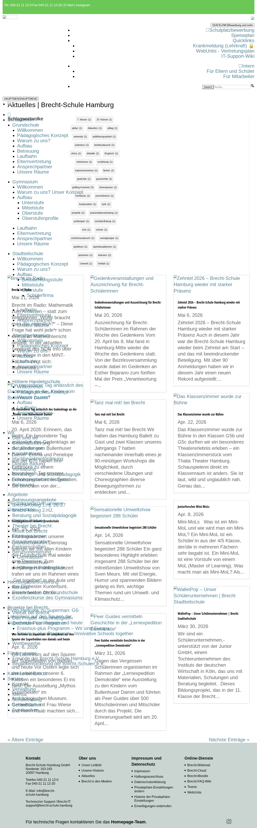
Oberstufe (32, 213)
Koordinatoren (27, 453)
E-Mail (68, 5)
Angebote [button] (17, 494)
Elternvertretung (34, 161)
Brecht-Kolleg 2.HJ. (32, 510)
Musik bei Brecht (30, 531)
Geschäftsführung (31, 443)
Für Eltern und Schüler (230, 71)
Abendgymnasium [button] (31, 335)
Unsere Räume (33, 172)
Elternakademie (28, 536)
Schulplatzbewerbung (231, 30)
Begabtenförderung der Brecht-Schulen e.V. (58, 663)
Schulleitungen (27, 448)
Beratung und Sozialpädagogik (44, 515)
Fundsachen (25, 710)
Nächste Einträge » (229, 739)
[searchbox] (232, 87)
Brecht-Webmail (198, 765)
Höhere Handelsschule (41, 567)
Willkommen (30, 130)
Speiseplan (242, 35)
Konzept (21, 587)
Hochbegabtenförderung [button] (32, 582)
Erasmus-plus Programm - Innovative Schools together (75, 633)
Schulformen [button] (20, 119)
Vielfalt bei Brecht (30, 612)
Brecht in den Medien (97, 781)
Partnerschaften (29, 546)
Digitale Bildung (28, 463)
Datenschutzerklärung (150, 782)
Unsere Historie (93, 770)
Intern (248, 66)
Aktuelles (88, 776)
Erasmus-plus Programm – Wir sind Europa (63, 628)
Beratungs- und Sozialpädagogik (46, 474)
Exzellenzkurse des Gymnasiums (47, 597)
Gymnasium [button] (25, 181)
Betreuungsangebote (34, 499)
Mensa (19, 694)
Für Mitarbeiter (238, 76)
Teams (192, 786)
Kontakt (20, 684)
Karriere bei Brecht (27, 673)
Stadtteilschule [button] (27, 253)
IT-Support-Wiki (237, 56)
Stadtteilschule (32, 562)
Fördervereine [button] (22, 653)
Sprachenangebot (31, 541)
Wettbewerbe (26, 643)
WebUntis (194, 792)
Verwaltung (24, 469)
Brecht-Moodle (197, 776)
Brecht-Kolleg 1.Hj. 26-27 (38, 505)
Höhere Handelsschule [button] (36, 381)
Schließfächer (26, 704)
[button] (252, 86)
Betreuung (28, 151)
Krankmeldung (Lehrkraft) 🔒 (223, 45)
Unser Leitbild (91, 765)
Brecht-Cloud (196, 770)
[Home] (9, 114)
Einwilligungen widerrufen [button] (152, 806)
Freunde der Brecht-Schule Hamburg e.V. (56, 658)
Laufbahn (27, 156)
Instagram (83, 5)
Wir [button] (11, 432)
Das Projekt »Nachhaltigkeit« (42, 618)
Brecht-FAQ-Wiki (199, 781)
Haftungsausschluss (148, 776)
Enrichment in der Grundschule (45, 592)
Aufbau (24, 145)
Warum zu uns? (33, 140)
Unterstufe (33, 202)
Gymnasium (30, 557)
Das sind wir (25, 437)
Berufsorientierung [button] (31, 552)
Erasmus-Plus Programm (39, 623)
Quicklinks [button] (243, 40)
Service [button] (15, 678)
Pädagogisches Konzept (42, 135)
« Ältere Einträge (25, 739)
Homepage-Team (128, 821)
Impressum (142, 771)
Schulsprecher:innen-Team (40, 479)
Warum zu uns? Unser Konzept (50, 192)
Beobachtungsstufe (42, 279)
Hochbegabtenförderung (37, 458)
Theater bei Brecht (32, 525)
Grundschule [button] (25, 125)
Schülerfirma (40, 295)
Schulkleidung (27, 699)
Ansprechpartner (34, 166)
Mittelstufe (33, 207)
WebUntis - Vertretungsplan (225, 51)
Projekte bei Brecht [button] (27, 607)
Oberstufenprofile (40, 218)
